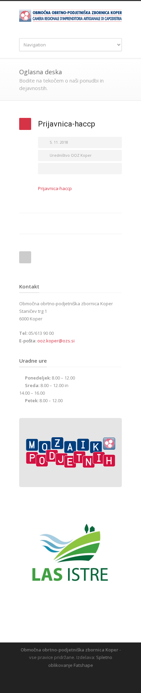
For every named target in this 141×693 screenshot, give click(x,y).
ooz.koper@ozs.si (56, 341)
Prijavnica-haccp (55, 188)
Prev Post (25, 257)
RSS (75, 679)
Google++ (101, 223)
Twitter (87, 223)
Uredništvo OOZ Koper (71, 155)
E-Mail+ (115, 223)
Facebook (74, 223)
